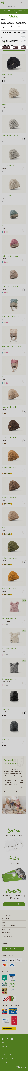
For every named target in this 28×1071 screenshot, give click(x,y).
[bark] (5, 413)
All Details (4, 39)
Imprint (2, 21)
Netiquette (4, 940)
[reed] (3, 474)
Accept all (23, 47)
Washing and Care (6, 943)
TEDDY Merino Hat (8, 165)
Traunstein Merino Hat (9, 407)
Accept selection (5, 47)
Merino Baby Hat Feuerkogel (11, 316)
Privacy (6, 21)
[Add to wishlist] (24, 79)
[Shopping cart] (25, 2)
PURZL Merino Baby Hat (10, 105)
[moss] (9, 474)
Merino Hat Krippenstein (10, 226)
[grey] (5, 81)
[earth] (5, 474)
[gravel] (7, 232)
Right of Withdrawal (6, 932)
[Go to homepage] (2, 2)
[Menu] (2, 7)
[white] (5, 625)
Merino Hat (5, 709)
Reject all (15, 47)
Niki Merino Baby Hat (9, 619)
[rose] (5, 232)
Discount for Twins (6, 929)
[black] (3, 81)
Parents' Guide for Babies (8, 925)
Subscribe (12, 904)
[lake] (3, 232)
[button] (21, 32)
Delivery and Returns (7, 918)
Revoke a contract (12, 948)
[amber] (11, 474)
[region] (14, 39)
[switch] (23, 32)
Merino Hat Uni (7, 75)
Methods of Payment (7, 936)
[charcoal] (5, 715)
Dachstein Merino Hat (9, 467)
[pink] (3, 625)
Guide (3, 922)
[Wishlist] (17, 2)
